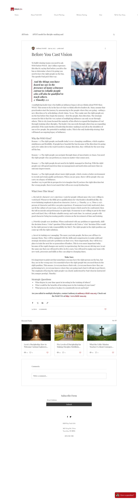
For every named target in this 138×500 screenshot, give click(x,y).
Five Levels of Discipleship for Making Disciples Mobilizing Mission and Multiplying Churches (69, 345)
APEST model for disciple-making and (47, 34)
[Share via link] (47, 303)
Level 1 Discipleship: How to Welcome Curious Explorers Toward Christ (35, 345)
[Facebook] (67, 417)
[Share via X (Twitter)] (37, 303)
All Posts (25, 34)
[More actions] (105, 48)
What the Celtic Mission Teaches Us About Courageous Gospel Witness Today (102, 345)
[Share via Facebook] (33, 303)
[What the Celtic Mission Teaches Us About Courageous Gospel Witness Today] (101, 332)
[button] (114, 34)
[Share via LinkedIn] (42, 303)
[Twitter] (71, 417)
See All (114, 320)
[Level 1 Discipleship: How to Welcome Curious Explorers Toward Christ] (36, 332)
